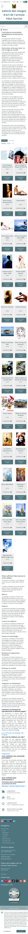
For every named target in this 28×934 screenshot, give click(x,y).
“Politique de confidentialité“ (10, 926)
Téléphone (4, 874)
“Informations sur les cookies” (13, 925)
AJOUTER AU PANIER (7, 178)
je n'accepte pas (7, 931)
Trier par (3, 143)
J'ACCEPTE (21, 931)
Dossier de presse (6, 838)
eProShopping (6, 908)
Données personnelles (6, 858)
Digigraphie (6, 754)
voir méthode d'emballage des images (13, 734)
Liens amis (4, 836)
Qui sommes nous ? (6, 841)
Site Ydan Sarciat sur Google (8, 843)
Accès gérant (23, 908)
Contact (13, 1)
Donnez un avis (5, 828)
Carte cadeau (5, 834)
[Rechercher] (26, 26)
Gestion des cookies (5, 856)
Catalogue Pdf (5, 832)
